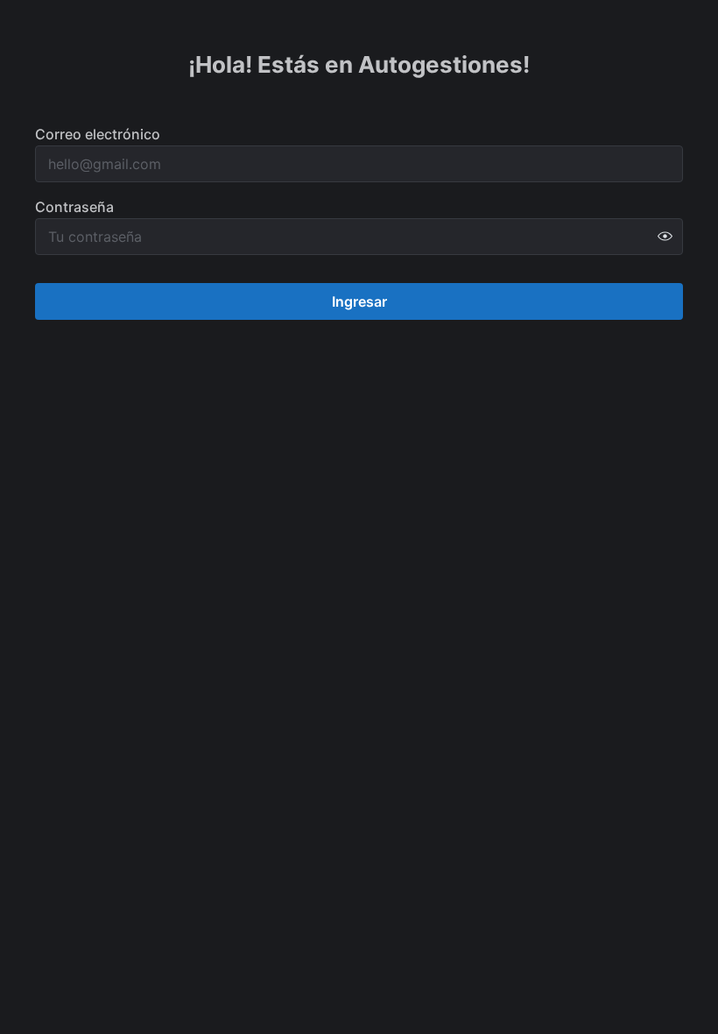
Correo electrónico (97, 134)
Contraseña (74, 207)
